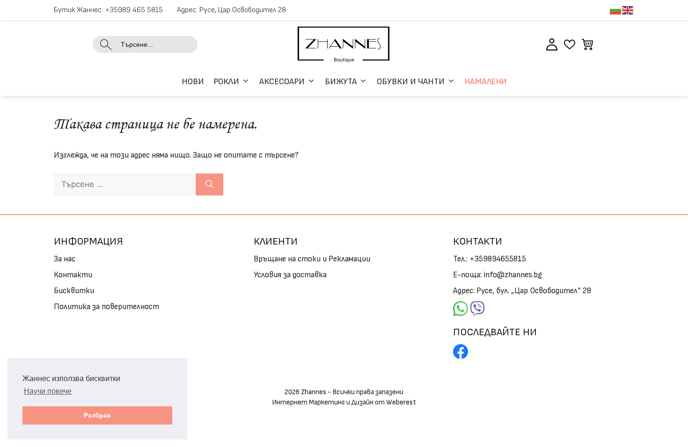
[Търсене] (209, 184)
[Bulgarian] (616, 10)
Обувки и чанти (411, 82)
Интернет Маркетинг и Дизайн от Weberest (344, 402)
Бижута (341, 82)
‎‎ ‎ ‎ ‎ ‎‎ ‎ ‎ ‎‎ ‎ (460, 306)
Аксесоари (282, 82)
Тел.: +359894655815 (489, 259)
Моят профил (551, 44)
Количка (587, 44)
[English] (628, 10)
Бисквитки (74, 291)
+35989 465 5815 (134, 10)
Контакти (73, 275)
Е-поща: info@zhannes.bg (497, 275)
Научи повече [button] (48, 391)
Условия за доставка (290, 275)
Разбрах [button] (97, 415)
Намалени (485, 82)
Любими (569, 44)
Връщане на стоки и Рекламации (312, 259)
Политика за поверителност (106, 306)
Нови (193, 82)
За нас (64, 259)
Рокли (226, 82)
